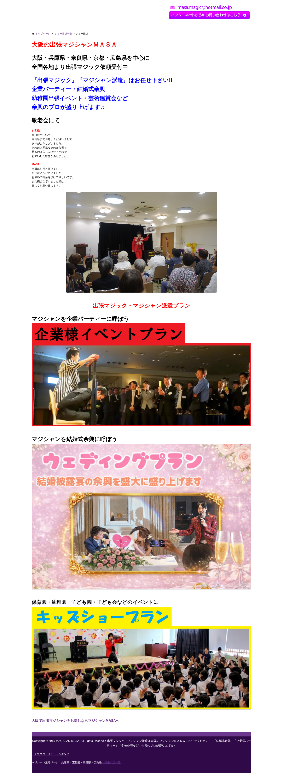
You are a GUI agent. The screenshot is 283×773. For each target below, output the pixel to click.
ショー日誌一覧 (63, 33)
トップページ (42, 33)
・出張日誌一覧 (111, 762)
